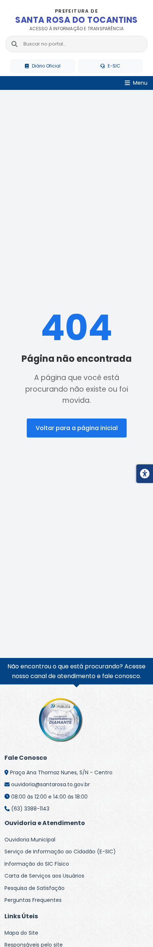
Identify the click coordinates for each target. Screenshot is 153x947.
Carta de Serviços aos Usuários (44, 875)
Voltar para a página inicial (77, 428)
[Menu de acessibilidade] (144, 473)
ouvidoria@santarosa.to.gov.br (50, 784)
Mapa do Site (21, 933)
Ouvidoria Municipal (29, 839)
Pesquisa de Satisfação (34, 888)
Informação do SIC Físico (36, 864)
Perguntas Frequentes (33, 900)
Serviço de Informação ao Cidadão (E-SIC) (60, 851)
